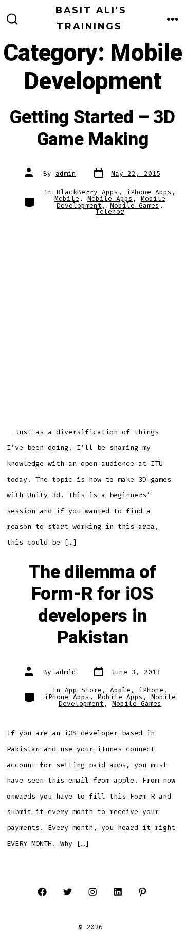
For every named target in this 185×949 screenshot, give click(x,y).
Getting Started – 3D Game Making (92, 128)
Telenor (110, 211)
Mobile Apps (110, 198)
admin (65, 173)
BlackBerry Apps (87, 192)
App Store (83, 690)
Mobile (66, 198)
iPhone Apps (149, 192)
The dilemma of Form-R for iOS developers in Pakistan (92, 605)
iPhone (151, 690)
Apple (120, 690)
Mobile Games (134, 205)
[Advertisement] (92, 321)
